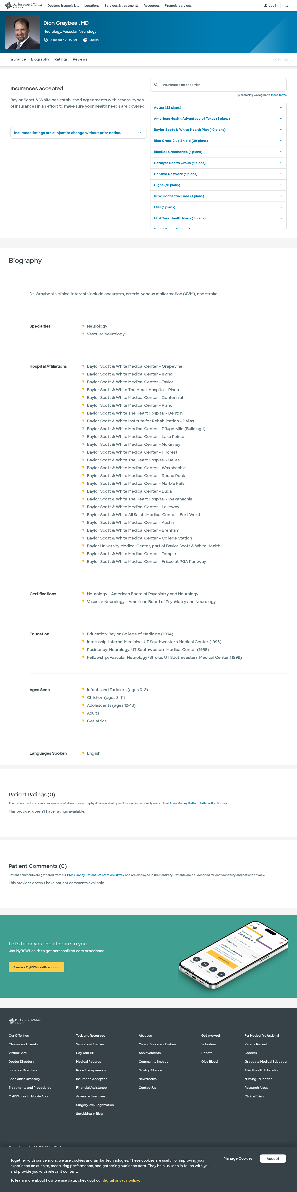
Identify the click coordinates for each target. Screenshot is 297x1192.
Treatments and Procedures (30, 1088)
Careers (251, 1053)
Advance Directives (90, 1096)
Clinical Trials (254, 1096)
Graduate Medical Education (266, 1062)
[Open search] (286, 5)
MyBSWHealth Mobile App (28, 1096)
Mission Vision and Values (157, 1044)
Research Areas (256, 1088)
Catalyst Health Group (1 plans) (180, 163)
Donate (207, 1053)
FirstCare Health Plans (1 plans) (180, 218)
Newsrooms (148, 1079)
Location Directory (23, 1070)
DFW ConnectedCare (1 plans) (179, 196)
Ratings (61, 59)
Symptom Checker (90, 1044)
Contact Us (147, 1088)
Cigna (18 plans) (167, 185)
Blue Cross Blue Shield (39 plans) (181, 141)
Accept (273, 1158)
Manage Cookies (238, 1158)
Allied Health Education (262, 1070)
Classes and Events (23, 1044)
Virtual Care (18, 1053)
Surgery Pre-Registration (95, 1105)
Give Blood (209, 1062)
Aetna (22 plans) (167, 108)
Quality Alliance (150, 1070)
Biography (40, 59)
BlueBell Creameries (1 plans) (178, 152)
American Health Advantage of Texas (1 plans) (192, 119)
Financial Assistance (91, 1088)
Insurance (17, 59)
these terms (279, 95)
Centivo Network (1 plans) (176, 174)
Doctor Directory (21, 1062)
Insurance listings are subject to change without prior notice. (67, 133)
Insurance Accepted (91, 1079)
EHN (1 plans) (164, 207)
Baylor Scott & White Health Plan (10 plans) (190, 130)
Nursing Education (258, 1079)
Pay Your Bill (85, 1053)
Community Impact (153, 1062)
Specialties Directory (24, 1079)
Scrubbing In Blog (89, 1114)
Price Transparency (91, 1070)
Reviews (80, 59)
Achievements (150, 1053)
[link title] (23, 5)
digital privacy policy (121, 1180)
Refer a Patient (256, 1044)
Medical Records (88, 1062)
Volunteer (208, 1044)
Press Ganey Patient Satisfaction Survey (198, 803)
